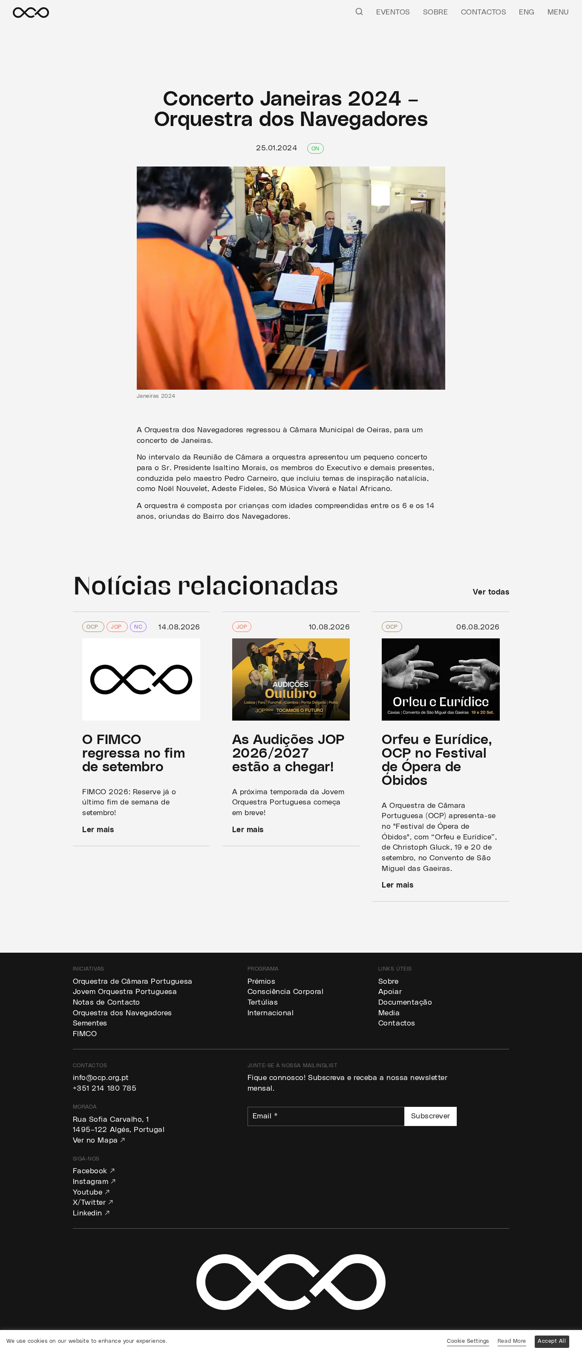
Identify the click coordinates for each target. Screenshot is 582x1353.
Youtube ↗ (91, 1192)
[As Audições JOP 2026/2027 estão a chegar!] (291, 729)
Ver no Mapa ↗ (99, 1140)
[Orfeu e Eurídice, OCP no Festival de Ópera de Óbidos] (441, 757)
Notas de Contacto (106, 1002)
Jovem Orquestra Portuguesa (125, 992)
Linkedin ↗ (91, 1213)
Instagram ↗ (94, 1182)
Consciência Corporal (286, 992)
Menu (558, 12)
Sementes (90, 1023)
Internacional (271, 1013)
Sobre (435, 12)
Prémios (262, 981)
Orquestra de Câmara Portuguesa (133, 981)
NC (138, 627)
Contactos (484, 12)
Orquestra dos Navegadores (122, 1013)
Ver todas (491, 592)
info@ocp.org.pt (101, 1078)
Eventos (393, 12)
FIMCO (85, 1034)
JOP (117, 627)
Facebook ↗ (94, 1171)
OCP (93, 627)
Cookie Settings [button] (468, 1341)
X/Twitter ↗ (93, 1202)
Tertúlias (263, 1002)
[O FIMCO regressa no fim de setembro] (141, 729)
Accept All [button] (552, 1341)
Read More (512, 1341)
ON (315, 149)
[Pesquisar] (359, 11)
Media (389, 1013)
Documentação (405, 1002)
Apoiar (390, 992)
